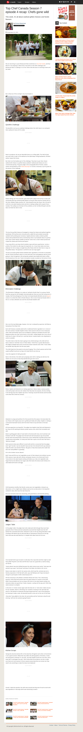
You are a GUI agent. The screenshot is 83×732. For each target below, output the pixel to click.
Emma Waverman (20, 23)
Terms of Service (63, 725)
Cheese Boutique (25, 166)
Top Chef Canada (41, 64)
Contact (51, 725)
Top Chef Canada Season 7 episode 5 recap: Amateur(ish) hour (45, 703)
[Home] (11, 2)
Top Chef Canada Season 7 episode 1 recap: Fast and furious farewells (20, 717)
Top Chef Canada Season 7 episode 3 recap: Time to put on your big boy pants (20, 703)
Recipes (27, 2)
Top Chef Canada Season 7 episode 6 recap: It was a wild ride (20, 710)
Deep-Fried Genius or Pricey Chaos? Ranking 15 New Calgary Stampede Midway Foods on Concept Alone (64, 42)
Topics (19, 2)
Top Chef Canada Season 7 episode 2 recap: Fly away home (45, 717)
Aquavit (49, 296)
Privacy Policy (71, 725)
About (56, 725)
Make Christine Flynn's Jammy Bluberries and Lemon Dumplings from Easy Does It (65, 78)
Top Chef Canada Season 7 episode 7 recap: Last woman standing (45, 710)
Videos (34, 2)
